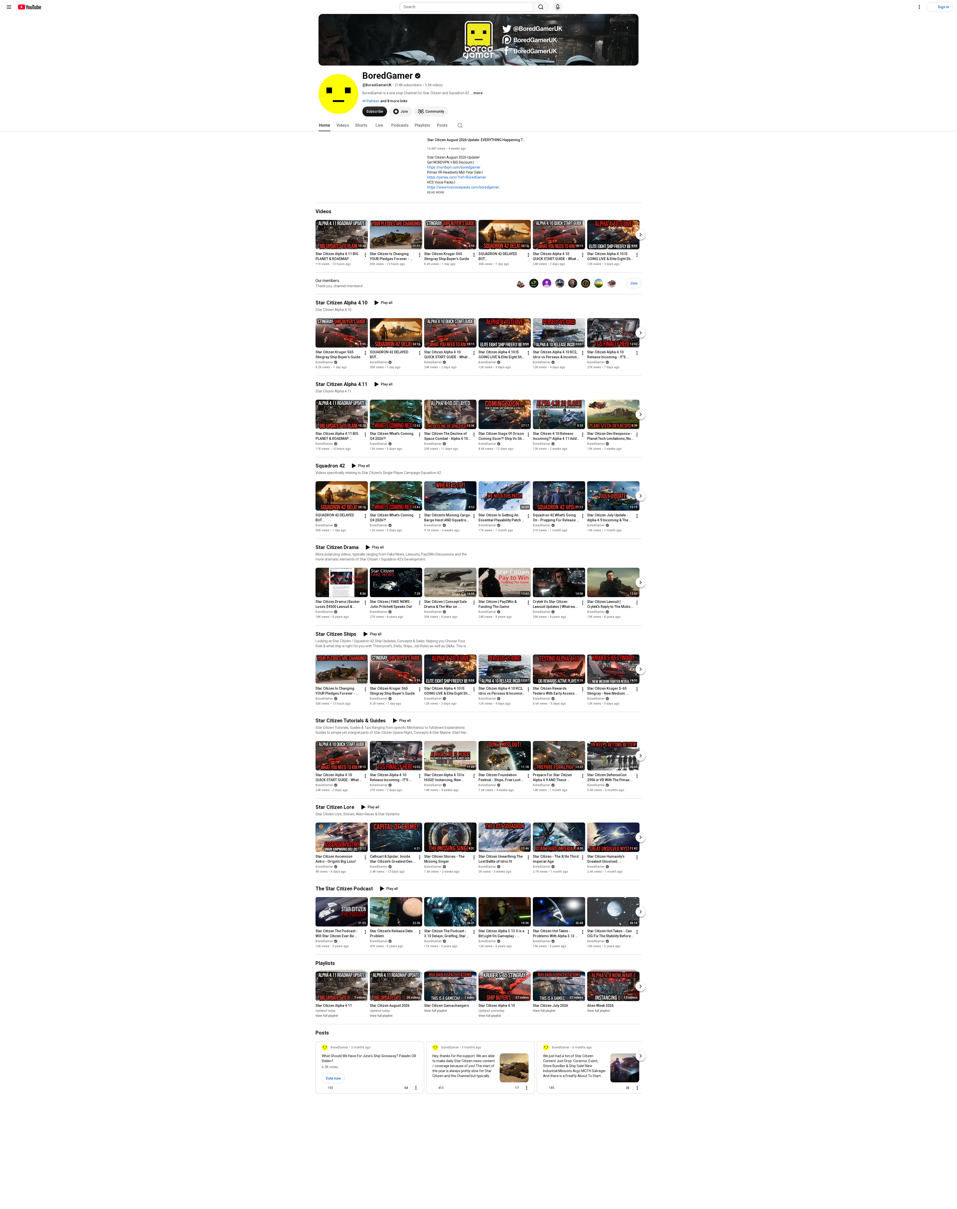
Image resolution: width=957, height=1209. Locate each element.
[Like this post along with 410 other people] (434, 1088)
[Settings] (919, 7)
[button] (435, 192)
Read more (435, 192)
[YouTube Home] (29, 7)
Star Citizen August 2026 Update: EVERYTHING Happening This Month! (477, 140)
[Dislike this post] (339, 1088)
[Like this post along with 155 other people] (324, 1088)
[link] (370, 1068)
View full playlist (327, 1016)
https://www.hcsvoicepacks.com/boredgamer (463, 187)
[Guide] (9, 7)
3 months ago (360, 1047)
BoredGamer (324, 362)
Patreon (372, 101)
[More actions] (365, 255)
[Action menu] (416, 1088)
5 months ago (471, 1047)
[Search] (541, 7)
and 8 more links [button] (393, 101)
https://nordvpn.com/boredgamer (453, 167)
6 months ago (582, 1047)
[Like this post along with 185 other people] (545, 1088)
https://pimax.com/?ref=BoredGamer (456, 177)
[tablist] (478, 125)
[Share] (389, 1088)
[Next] (640, 235)
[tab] (324, 125)
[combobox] (467, 7)
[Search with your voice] (558, 7)
